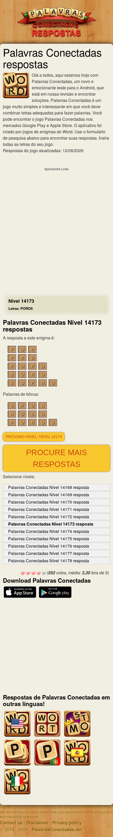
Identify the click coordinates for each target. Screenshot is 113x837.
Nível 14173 (21, 304)
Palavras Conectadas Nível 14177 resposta (48, 553)
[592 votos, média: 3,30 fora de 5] (22, 573)
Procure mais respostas (56, 458)
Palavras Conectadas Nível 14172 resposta (48, 517)
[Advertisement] (56, 229)
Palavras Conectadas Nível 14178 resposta (48, 561)
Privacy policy (67, 822)
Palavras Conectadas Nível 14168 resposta (48, 487)
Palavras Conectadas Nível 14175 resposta (48, 539)
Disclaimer (37, 822)
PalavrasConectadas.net (57, 829)
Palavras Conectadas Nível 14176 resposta (48, 546)
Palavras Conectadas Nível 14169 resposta (48, 495)
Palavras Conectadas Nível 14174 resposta (48, 531)
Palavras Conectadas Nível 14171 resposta (48, 509)
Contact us (11, 822)
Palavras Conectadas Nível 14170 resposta (48, 502)
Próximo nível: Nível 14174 (34, 437)
